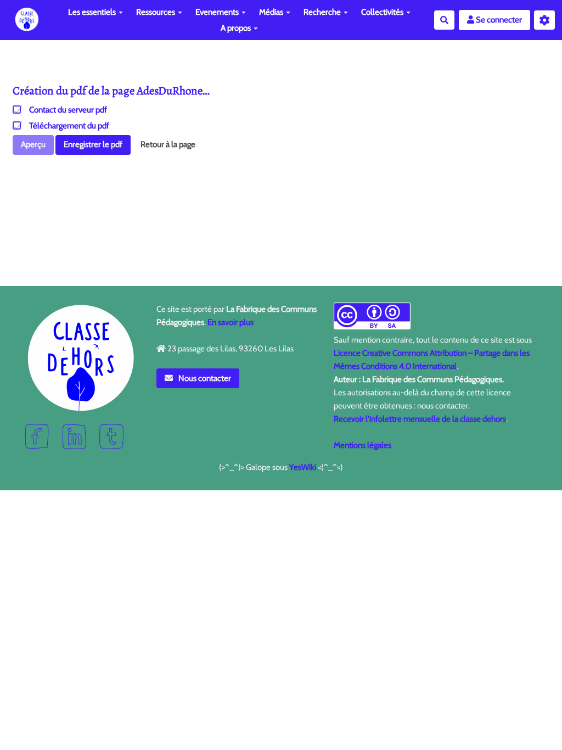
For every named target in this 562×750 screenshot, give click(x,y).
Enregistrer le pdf (93, 144)
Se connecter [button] (498, 20)
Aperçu (33, 144)
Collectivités (382, 12)
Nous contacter (204, 378)
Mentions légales (362, 445)
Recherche (322, 12)
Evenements (217, 12)
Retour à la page (167, 144)
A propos (236, 28)
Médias (271, 12)
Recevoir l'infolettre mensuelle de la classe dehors (420, 419)
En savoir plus (230, 322)
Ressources (155, 12)
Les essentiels (92, 12)
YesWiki (302, 467)
